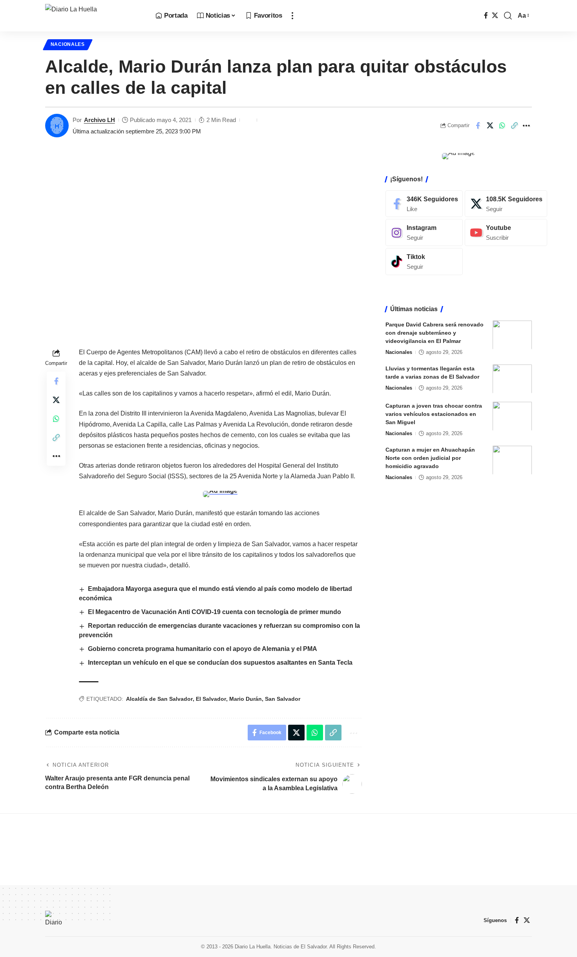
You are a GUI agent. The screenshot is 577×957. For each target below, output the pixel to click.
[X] (495, 15)
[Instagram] (424, 232)
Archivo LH (99, 120)
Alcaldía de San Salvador (159, 699)
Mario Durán (245, 699)
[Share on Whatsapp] (502, 125)
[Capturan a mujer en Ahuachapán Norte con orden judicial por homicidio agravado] (512, 460)
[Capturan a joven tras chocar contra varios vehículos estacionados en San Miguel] (512, 416)
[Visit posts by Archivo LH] (57, 125)
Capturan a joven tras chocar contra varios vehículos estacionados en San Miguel (433, 413)
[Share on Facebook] (477, 125)
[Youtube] (506, 232)
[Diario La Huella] (94, 15)
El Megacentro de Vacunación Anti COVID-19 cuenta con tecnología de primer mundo (214, 612)
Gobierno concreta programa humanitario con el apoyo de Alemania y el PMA (202, 648)
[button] (292, 15)
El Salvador (211, 699)
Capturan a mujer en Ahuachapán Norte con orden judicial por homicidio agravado (430, 457)
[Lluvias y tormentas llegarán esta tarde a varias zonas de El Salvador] (512, 379)
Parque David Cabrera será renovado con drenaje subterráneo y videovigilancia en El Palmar (434, 332)
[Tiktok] (424, 261)
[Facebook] (486, 15)
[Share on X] (489, 125)
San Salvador (282, 699)
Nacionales (68, 44)
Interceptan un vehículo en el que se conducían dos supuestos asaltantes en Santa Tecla (220, 662)
